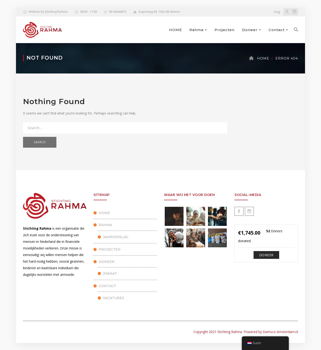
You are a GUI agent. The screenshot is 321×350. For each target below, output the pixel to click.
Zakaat (110, 273)
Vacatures (113, 298)
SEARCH (40, 142)
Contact (277, 30)
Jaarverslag (115, 237)
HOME (175, 30)
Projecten (225, 30)
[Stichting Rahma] (42, 29)
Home (263, 58)
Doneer (250, 30)
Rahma (196, 30)
